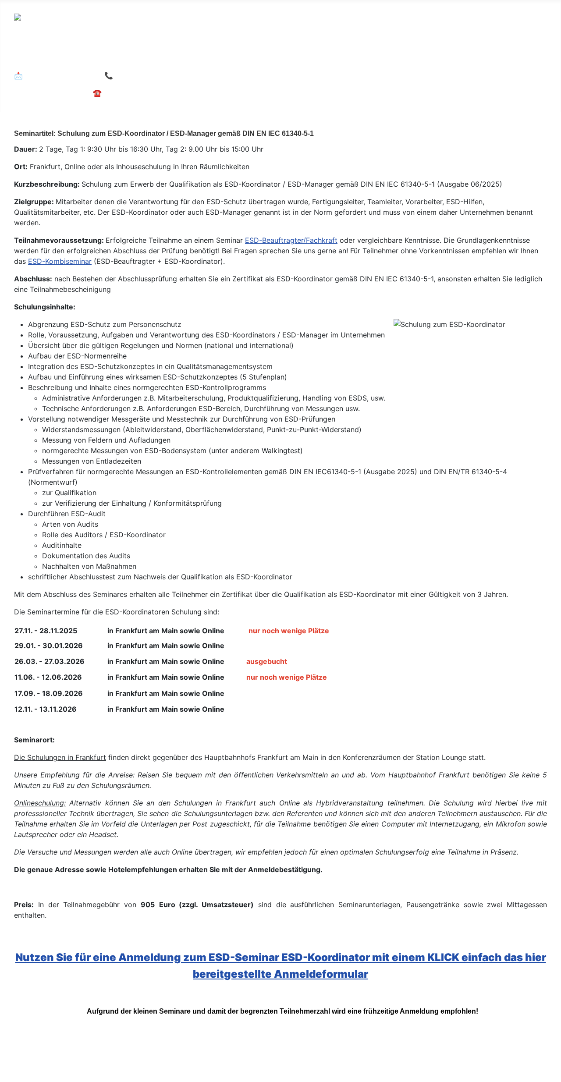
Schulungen (80, 56)
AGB (84, 1054)
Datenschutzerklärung (148, 1054)
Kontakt (217, 1054)
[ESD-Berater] (327, 57)
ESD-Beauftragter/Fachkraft (291, 240)
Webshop (365, 56)
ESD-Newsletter (275, 1054)
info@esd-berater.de (61, 75)
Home (32, 56)
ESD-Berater (299, 56)
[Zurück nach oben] (550, 1071)
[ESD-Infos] (255, 57)
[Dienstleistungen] (192, 57)
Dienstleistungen (157, 56)
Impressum (42, 1054)
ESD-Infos (231, 56)
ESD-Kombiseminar (60, 261)
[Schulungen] (106, 57)
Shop (329, 1054)
